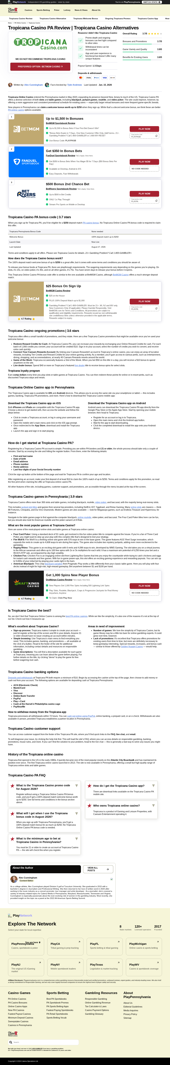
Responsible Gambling (96, 999)
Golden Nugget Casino (132, 646)
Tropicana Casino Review (20, 18)
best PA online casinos (76, 616)
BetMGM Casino (121, 275)
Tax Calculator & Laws (95, 1006)
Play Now (144, 129)
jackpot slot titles (29, 507)
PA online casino (16, 110)
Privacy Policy (130, 1014)
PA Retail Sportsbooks (57, 1014)
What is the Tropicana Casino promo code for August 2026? (43, 787)
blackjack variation (53, 564)
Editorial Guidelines (133, 1007)
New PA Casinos (16, 1010)
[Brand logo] (12, 10)
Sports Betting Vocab (56, 1018)
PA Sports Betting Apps (57, 1006)
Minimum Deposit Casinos (20, 1018)
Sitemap (127, 1018)
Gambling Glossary (94, 1014)
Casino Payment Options (97, 1010)
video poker (100, 502)
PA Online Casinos (17, 999)
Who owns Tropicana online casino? (116, 805)
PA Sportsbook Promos (57, 1003)
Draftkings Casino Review (59, 580)
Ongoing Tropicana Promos (117, 18)
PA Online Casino (20, 23)
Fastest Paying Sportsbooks (59, 1010)
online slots (136, 507)
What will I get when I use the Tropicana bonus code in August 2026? (42, 815)
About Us (128, 1003)
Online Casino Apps (17, 1006)
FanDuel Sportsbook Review (60, 155)
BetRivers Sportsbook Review (61, 189)
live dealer (80, 365)
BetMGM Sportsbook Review (60, 123)
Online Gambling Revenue (97, 1003)
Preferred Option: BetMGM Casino (39, 66)
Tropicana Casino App (148, 18)
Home (10, 23)
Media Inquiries (131, 1010)
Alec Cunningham (28, 878)
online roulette (84, 517)
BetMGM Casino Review (58, 291)
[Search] (10, 1042)
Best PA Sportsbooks (56, 999)
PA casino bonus (91, 223)
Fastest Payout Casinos (19, 1014)
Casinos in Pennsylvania (20, 1025)
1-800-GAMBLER (36, 1048)
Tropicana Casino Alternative (53, 18)
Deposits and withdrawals (20, 678)
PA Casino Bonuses (17, 1003)
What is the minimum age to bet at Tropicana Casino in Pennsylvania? (38, 840)
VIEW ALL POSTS (93, 869)
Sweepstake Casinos (18, 1021)
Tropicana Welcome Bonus (85, 18)
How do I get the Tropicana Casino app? (118, 785)
